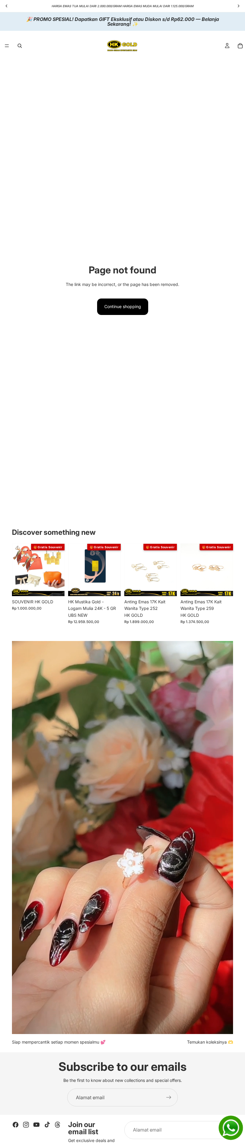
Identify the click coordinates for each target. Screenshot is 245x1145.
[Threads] (57, 1124)
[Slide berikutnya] (58, 569)
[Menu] (7, 46)
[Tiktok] (47, 1124)
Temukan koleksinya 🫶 (210, 1041)
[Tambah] (55, 586)
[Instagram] (26, 1124)
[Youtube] (36, 1124)
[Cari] (19, 45)
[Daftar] (169, 1097)
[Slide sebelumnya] (18, 569)
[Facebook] (15, 1124)
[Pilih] (167, 586)
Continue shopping (122, 306)
